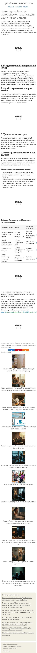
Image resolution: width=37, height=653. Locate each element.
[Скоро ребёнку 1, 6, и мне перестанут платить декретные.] (18, 560)
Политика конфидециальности (9, 648)
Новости (19, 7)
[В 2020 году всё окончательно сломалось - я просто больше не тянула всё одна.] (18, 463)
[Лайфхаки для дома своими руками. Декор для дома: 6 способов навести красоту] (18, 367)
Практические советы (10, 345)
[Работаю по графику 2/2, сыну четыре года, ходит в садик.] (18, 500)
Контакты (5, 646)
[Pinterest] (18, 350)
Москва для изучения (6, 347)
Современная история (21, 343)
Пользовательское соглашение (14, 646)
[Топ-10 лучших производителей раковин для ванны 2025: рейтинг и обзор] (18, 424)
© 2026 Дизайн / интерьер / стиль (10, 644)
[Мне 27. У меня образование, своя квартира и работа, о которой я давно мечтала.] (18, 519)
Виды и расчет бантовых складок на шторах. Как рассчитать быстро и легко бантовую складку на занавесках (18, 612)
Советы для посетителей (21, 345)
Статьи (25, 7)
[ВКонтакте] (11, 350)
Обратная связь (6, 650)
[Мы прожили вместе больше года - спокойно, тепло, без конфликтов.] (18, 444)
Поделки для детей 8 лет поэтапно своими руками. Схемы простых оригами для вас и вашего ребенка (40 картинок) (16, 605)
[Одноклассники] (25, 350)
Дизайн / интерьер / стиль (18, 3)
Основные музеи (31, 345)
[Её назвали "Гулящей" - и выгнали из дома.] (18, 482)
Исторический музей (11, 343)
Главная (11, 7)
